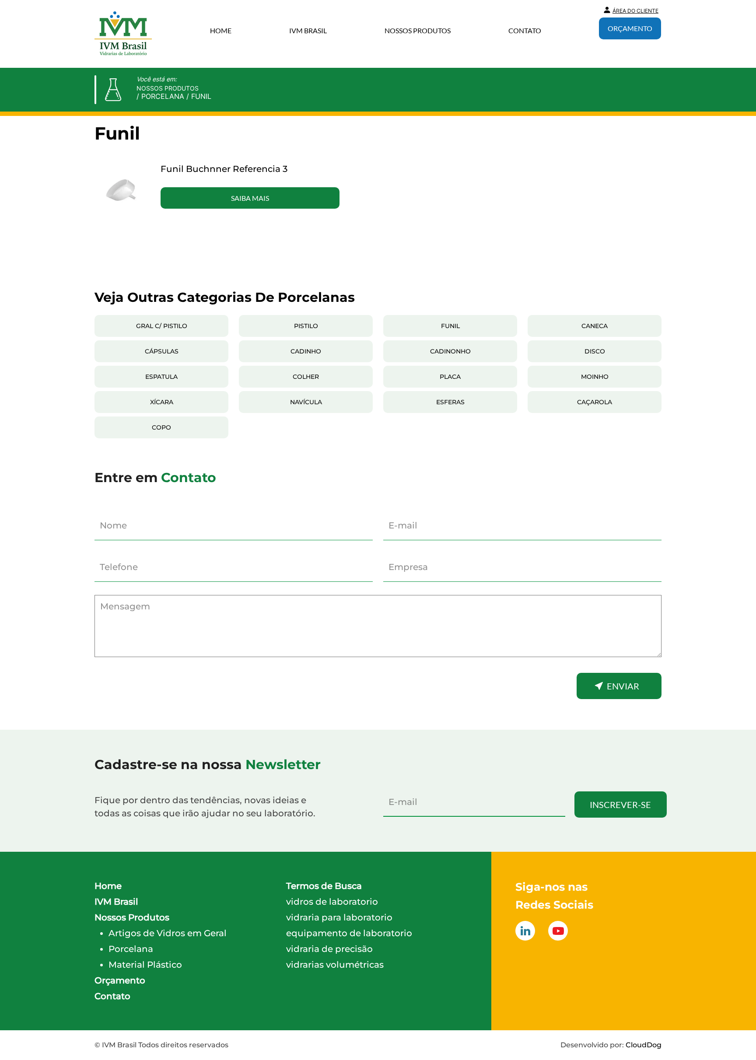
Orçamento (630, 28)
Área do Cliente (635, 10)
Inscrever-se (620, 804)
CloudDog (644, 1045)
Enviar (623, 686)
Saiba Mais (250, 198)
